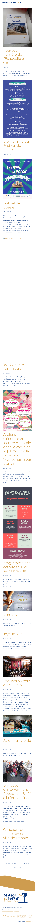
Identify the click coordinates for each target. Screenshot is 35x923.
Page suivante (17, 867)
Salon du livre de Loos (17, 742)
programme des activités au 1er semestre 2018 (16, 567)
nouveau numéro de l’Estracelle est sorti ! (15, 56)
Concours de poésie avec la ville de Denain (15, 833)
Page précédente (12, 863)
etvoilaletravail (29, 921)
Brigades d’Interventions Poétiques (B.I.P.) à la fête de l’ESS (17, 791)
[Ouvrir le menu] (31, 2)
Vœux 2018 (12, 615)
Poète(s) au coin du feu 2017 (16, 683)
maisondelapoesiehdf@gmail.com (10, 911)
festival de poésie (11, 205)
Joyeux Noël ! (14, 634)
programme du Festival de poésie (16, 145)
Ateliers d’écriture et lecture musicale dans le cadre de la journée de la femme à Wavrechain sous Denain (17, 449)
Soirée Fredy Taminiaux (13, 366)
